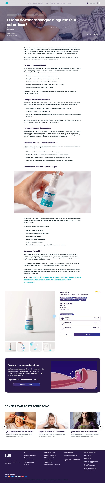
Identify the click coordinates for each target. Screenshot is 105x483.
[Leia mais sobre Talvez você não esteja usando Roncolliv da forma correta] (20, 426)
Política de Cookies (49, 460)
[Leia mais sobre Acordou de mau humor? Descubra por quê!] (52, 426)
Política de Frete (48, 462)
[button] (91, 3)
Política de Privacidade (50, 457)
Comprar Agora (26, 384)
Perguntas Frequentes (30, 455)
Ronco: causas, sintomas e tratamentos (70, 456)
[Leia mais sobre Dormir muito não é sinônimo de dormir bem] (85, 426)
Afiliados (26, 464)
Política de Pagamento (50, 455)
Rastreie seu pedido (29, 460)
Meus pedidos (28, 457)
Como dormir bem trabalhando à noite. (72, 460)
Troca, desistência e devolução (52, 464)
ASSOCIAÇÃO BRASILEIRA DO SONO (45, 277)
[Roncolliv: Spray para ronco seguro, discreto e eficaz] (6, 3)
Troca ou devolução (29, 462)
